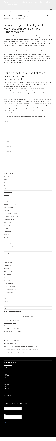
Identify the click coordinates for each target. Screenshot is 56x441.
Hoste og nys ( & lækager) (10, 213)
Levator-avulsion (8, 240)
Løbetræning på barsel (9, 247)
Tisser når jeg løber (9, 283)
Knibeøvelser (7, 234)
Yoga (6, 18)
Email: (5, 414)
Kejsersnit (6, 228)
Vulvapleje (6, 298)
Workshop (6, 305)
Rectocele (6, 268)
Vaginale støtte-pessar (9, 295)
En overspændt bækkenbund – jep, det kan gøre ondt (23, 346)
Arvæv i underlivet (8, 173)
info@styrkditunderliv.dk (10, 367)
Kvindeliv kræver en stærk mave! (12, 331)
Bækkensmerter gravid (10, 323)
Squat (5, 277)
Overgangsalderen (8, 259)
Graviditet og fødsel (9, 207)
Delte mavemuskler (9, 189)
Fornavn (6, 406)
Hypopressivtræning (9, 219)
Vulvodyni (6, 301)
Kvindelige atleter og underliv (11, 328)
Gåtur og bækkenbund (10, 204)
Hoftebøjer (6, 210)
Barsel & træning (8, 176)
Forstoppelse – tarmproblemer (12, 201)
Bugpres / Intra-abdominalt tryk (12, 182)
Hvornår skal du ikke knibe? (11, 216)
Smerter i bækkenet (9, 271)
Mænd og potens (8, 253)
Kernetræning (7, 231)
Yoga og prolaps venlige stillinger (12, 311)
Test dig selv (7, 280)
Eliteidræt (6, 195)
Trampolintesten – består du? (11, 320)
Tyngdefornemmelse (9, 286)
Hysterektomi (7, 222)
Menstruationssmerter (9, 250)
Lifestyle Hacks (7, 244)
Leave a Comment (21, 18)
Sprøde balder (7, 274)
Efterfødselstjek (8, 192)
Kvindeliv (6, 237)
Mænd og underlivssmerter (11, 256)
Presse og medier (8, 262)
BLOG (5, 179)
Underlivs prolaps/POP (10, 289)
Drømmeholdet (8, 325)
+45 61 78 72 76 (8, 365)
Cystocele (6, 185)
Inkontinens (7, 225)
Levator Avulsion (14, 340)
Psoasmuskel (7, 265)
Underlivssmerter (8, 292)
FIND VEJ (6, 377)
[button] (51, 9)
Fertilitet (6, 198)
